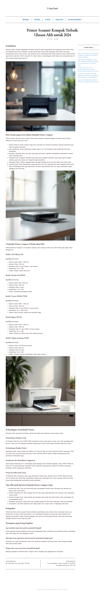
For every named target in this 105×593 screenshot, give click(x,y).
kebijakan (59, 20)
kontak (48, 20)
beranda (26, 20)
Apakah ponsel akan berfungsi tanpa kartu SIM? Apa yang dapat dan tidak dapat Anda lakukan (88, 75)
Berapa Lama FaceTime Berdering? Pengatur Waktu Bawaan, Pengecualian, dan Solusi (88, 69)
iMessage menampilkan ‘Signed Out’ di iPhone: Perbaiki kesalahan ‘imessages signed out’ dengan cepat (88, 62)
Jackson (56, 39)
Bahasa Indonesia (74, 20)
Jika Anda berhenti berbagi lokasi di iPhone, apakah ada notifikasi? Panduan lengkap (88, 55)
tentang (37, 20)
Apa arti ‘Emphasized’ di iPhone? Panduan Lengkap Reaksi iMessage (88, 81)
